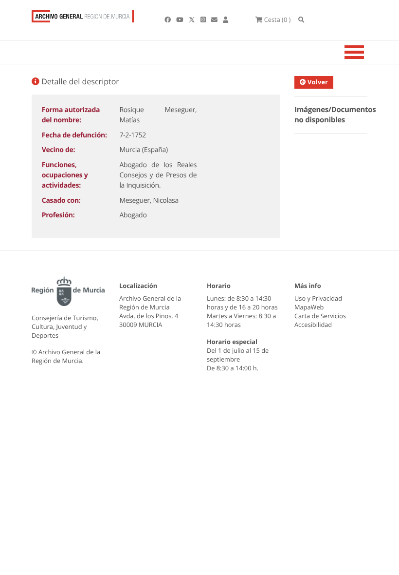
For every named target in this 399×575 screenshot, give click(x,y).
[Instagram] (203, 19)
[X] (193, 19)
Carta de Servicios (320, 315)
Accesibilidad (313, 324)
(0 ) (277, 19)
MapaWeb (309, 307)
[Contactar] (215, 19)
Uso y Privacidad (318, 298)
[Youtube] (180, 19)
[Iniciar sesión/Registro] (225, 19)
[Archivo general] (83, 14)
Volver (317, 81)
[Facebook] (168, 19)
